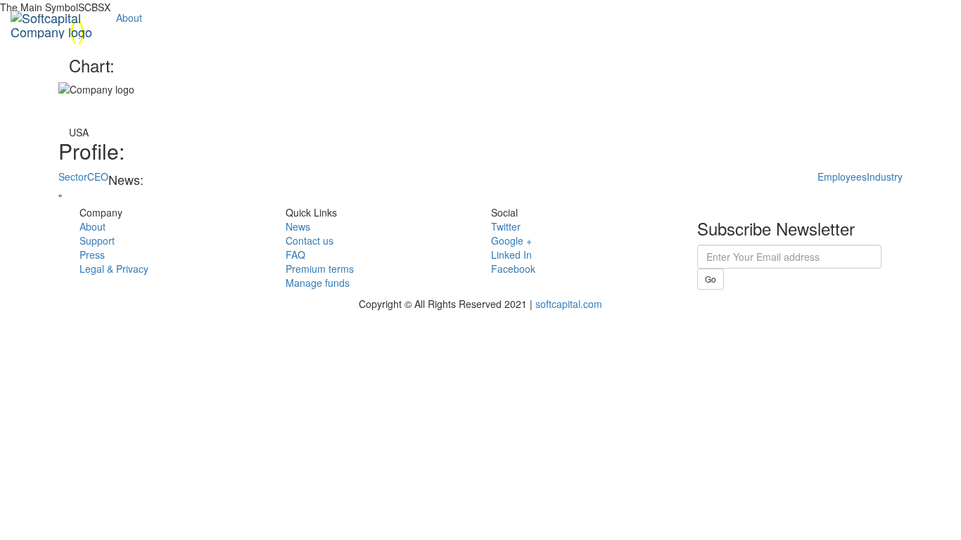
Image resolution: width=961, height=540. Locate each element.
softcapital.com (568, 304)
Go (710, 279)
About (129, 18)
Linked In (511, 255)
